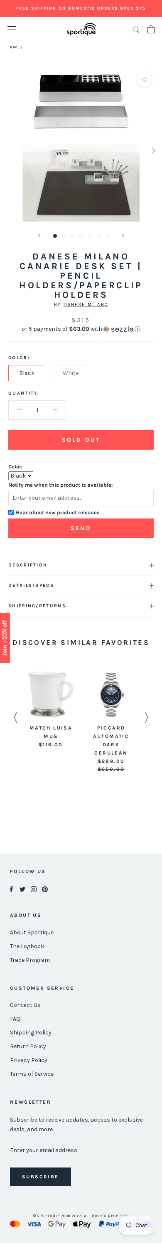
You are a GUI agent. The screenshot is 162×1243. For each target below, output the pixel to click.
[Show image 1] (55, 236)
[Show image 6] (99, 236)
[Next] (123, 235)
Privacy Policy (28, 1060)
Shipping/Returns (37, 606)
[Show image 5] (90, 236)
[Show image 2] (64, 236)
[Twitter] (22, 889)
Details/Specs (31, 585)
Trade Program (30, 960)
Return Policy (28, 1046)
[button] (81, 329)
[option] (51, 710)
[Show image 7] (107, 236)
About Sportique (32, 932)
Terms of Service (32, 1073)
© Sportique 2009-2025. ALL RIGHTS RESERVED (81, 1216)
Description (27, 565)
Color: (15, 466)
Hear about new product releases (58, 512)
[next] (152, 150)
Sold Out (81, 439)
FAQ (15, 1018)
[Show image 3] (72, 236)
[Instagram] (34, 889)
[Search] (136, 29)
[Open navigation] (11, 29)
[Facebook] (11, 889)
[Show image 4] (81, 236)
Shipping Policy (31, 1032)
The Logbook (27, 946)
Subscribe (40, 1177)
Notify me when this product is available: (60, 485)
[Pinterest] (45, 889)
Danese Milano (86, 304)
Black (26, 373)
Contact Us (25, 1005)
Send (81, 528)
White (71, 373)
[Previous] (39, 235)
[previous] (9, 150)
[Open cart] (151, 29)
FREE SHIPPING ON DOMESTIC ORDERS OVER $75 (81, 8)
